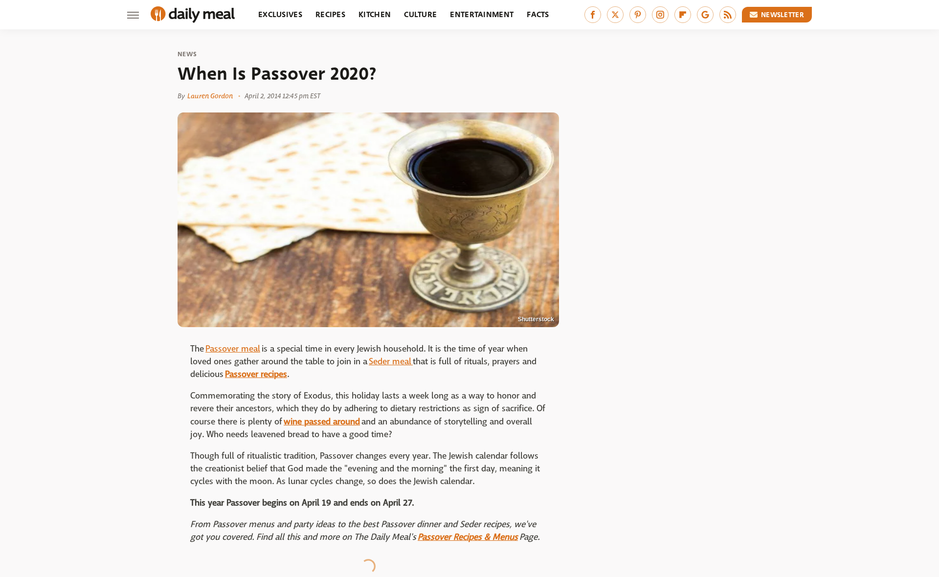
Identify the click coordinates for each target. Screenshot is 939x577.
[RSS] (727, 14)
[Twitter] (615, 14)
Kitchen (374, 14)
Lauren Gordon (210, 95)
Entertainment (482, 14)
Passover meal (232, 349)
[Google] (705, 14)
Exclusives (280, 14)
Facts (538, 14)
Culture (420, 14)
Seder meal (391, 361)
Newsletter (782, 15)
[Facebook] (592, 14)
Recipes (330, 14)
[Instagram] (660, 14)
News (187, 54)
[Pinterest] (637, 14)
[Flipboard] (682, 14)
